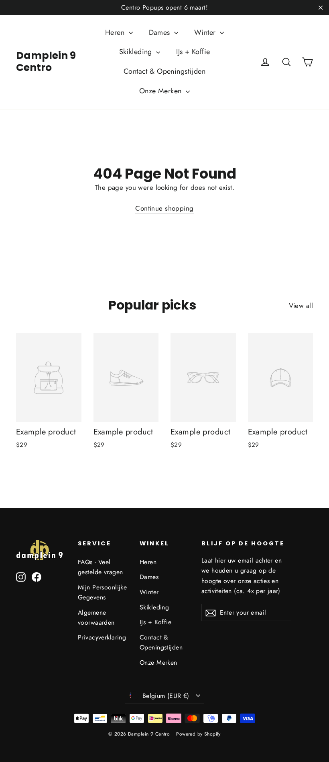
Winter (206, 32)
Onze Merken (161, 91)
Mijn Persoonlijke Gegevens (102, 592)
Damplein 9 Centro (46, 61)
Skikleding (136, 51)
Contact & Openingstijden (164, 71)
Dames (161, 32)
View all (301, 305)
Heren (116, 32)
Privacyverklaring (102, 637)
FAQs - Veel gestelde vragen (100, 567)
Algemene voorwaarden (96, 617)
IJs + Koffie (193, 51)
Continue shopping (164, 208)
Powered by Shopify (198, 734)
